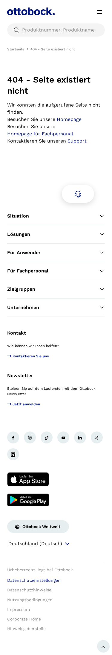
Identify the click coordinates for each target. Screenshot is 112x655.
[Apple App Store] (28, 479)
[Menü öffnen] (99, 12)
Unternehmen (23, 307)
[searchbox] (56, 30)
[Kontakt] (78, 194)
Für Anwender (24, 252)
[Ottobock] (31, 12)
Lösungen (18, 234)
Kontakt (16, 333)
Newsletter (20, 375)
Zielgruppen (21, 289)
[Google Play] (28, 500)
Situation (18, 216)
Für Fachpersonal (27, 271)
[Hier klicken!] (13, 437)
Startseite (15, 49)
